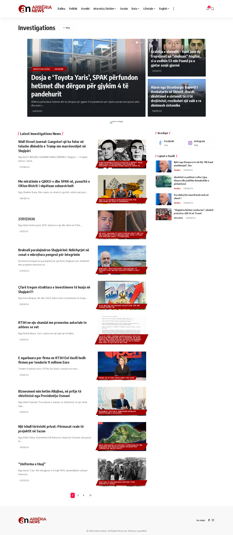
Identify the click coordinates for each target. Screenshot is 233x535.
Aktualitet (178, 218)
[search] (212, 8)
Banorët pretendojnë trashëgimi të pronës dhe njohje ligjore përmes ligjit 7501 (119, 270)
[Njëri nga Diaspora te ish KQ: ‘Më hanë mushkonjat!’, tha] (164, 166)
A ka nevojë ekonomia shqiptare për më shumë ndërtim (119, 306)
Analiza (177, 170)
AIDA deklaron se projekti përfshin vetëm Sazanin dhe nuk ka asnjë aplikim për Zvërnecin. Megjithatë (120, 446)
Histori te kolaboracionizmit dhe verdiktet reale (117, 483)
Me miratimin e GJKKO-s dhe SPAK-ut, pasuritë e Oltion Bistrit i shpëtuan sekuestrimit (54, 183)
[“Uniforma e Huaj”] (122, 471)
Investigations (41, 69)
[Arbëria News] (35, 8)
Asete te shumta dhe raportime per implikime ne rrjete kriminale (117, 200)
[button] (137, 42)
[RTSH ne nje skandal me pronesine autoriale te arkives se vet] (122, 330)
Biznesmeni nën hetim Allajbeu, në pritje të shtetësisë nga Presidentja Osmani (49, 393)
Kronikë (59, 69)
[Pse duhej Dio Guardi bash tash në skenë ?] (164, 199)
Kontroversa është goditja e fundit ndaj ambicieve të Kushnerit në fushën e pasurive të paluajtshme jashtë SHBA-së (120, 164)
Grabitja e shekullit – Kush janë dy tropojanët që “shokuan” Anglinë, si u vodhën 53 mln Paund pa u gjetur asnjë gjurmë (176, 58)
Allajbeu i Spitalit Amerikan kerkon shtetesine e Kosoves (117, 412)
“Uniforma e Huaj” (32, 464)
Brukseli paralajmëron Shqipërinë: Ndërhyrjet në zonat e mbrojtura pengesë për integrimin (53, 252)
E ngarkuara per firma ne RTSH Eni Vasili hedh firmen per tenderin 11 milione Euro (52, 360)
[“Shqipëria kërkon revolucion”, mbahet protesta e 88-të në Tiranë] (164, 214)
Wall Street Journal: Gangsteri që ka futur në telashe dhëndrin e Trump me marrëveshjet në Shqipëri (52, 146)
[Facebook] (170, 143)
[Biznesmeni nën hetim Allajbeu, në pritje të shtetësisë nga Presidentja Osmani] (122, 401)
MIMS (144, 531)
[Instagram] (200, 143)
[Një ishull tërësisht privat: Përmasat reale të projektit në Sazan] (122, 436)
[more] (173, 8)
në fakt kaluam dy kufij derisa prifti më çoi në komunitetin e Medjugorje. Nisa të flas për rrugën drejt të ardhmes (121, 234)
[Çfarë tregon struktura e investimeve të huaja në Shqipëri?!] (122, 295)
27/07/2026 (26, 219)
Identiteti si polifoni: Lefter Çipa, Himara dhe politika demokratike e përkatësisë (191, 180)
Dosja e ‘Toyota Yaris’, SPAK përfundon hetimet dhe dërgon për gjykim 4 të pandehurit (84, 85)
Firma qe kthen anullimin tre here (116, 378)
